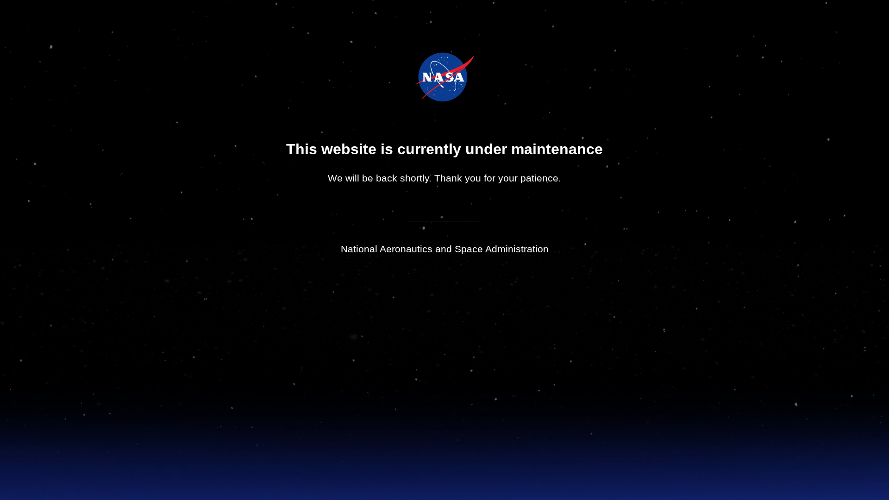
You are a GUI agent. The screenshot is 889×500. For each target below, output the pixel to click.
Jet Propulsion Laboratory (451, 64)
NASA (421, 77)
